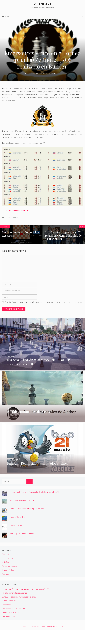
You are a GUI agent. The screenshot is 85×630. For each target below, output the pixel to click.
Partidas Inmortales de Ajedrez (22, 500)
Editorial (5, 554)
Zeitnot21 (42, 4)
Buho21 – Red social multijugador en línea (27, 508)
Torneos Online (11, 217)
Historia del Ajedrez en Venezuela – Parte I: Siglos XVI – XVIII (34, 492)
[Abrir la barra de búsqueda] (82, 16)
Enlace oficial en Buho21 (18, 210)
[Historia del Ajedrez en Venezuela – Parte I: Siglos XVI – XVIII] (42, 369)
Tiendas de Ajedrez (9, 566)
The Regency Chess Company (22, 534)
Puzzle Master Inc (17, 517)
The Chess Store (8, 616)
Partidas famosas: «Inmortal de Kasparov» (21, 233)
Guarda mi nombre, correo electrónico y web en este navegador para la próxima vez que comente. (44, 302)
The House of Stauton (10, 612)
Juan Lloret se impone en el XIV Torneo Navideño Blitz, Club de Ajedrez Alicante (63, 235)
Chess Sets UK (16, 525)
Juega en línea (7, 558)
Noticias (5, 562)
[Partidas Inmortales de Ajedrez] (42, 421)
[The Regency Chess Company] (4, 536)
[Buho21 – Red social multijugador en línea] (42, 472)
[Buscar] (29, 481)
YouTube (5, 574)
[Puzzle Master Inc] (4, 520)
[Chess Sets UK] (4, 528)
